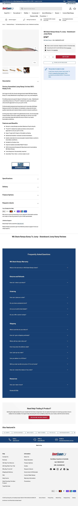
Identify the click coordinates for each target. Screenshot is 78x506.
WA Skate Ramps (48, 40)
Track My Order (6, 486)
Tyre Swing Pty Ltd (9, 497)
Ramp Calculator (28, 459)
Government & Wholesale (31, 472)
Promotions (27, 481)
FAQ (64, 1)
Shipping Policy (67, 497)
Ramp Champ (17, 497)
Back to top (39, 445)
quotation (56, 50)
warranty (69, 47)
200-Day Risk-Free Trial (8, 466)
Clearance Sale (34, 16)
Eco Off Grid (10, 500)
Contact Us (5, 456)
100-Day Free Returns (8, 463)
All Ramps (7, 432)
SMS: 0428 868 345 (71, 3)
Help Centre (5, 478)
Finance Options (28, 463)
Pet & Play (53, 432)
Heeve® (20, 500)
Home (3, 24)
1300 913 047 (16, 440)
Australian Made (19, 432)
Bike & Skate (31, 432)
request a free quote (58, 73)
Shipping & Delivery (7, 472)
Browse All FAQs (14, 390)
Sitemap (74, 497)
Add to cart (65, 56)
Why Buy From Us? (7, 469)
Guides (26, 466)
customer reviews (15, 1)
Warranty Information (29, 478)
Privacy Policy (50, 497)
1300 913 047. (20, 223)
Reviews (4, 459)
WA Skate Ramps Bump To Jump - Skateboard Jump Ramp (27, 24)
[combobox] (41, 8)
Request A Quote (71, 1)
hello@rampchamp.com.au (66, 440)
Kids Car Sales (15, 500)
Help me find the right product (39, 417)
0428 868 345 (41, 440)
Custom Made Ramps (68, 13)
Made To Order (42, 432)
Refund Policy (58, 497)
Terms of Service (42, 497)
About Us (26, 456)
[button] (74, 8)
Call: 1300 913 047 (6, 3)
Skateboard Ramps (10, 24)
